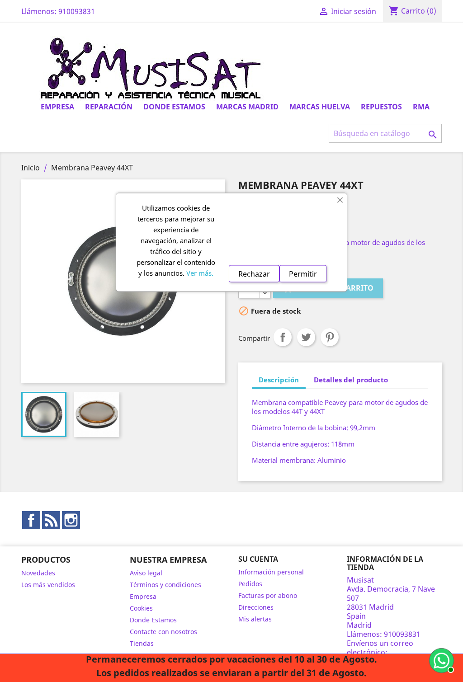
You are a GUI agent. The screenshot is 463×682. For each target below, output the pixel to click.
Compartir (283, 337)
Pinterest (330, 337)
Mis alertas (255, 619)
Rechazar (254, 273)
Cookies (141, 608)
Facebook (31, 520)
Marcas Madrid (247, 107)
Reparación (108, 107)
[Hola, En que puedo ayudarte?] (440, 659)
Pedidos (250, 583)
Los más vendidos (48, 584)
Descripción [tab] (279, 379)
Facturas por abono (267, 595)
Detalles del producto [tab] (351, 379)
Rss (51, 520)
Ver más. (199, 272)
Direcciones (256, 607)
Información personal (271, 572)
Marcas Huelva (319, 107)
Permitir (303, 273)
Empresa (57, 107)
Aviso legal (146, 573)
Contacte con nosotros (163, 631)
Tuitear (306, 337)
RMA (421, 107)
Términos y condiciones (165, 584)
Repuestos (381, 107)
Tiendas (142, 643)
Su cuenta (258, 559)
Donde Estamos (174, 107)
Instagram (71, 520)
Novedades (38, 573)
